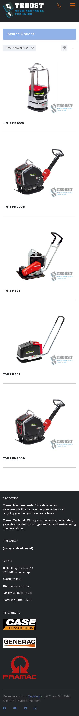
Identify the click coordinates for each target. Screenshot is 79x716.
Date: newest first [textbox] (17, 48)
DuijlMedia (35, 696)
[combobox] (19, 48)
